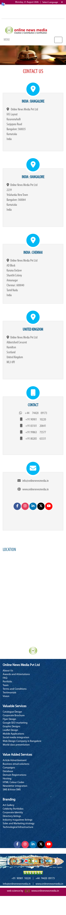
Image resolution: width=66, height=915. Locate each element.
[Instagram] (25, 506)
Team (6, 685)
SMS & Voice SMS (12, 789)
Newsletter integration (15, 786)
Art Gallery (8, 805)
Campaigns (9, 767)
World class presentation (16, 744)
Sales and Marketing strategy (18, 823)
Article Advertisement (15, 760)
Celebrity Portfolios (13, 809)
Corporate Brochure (14, 715)
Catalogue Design (12, 712)
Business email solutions (16, 764)
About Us (8, 670)
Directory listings (12, 816)
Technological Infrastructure (18, 827)
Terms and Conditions (15, 689)
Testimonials (9, 692)
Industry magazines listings (17, 820)
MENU (7, 40)
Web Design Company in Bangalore (22, 741)
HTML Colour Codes (13, 782)
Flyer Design (9, 719)
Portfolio (7, 681)
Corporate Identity (13, 812)
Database (8, 771)
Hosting (7, 778)
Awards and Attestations (16, 674)
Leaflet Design (10, 730)
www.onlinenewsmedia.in (45, 891)
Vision (6, 696)
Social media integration (16, 737)
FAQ (5, 678)
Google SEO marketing (15, 723)
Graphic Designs (11, 726)
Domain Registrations (14, 775)
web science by (15, 891)
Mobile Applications (13, 734)
